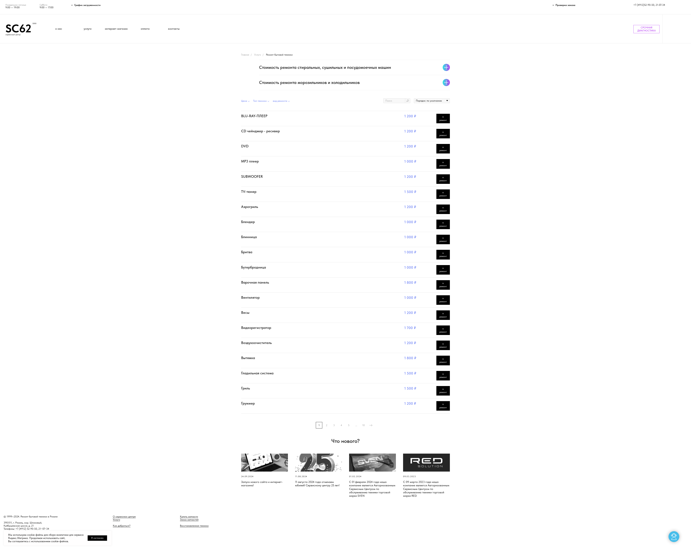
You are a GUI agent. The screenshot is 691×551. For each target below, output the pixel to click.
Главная (245, 54)
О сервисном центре (124, 516)
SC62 (18, 28)
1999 (34, 23)
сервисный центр (13, 34)
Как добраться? (121, 525)
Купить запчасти (189, 516)
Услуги (257, 54)
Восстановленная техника (194, 525)
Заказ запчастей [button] (189, 519)
